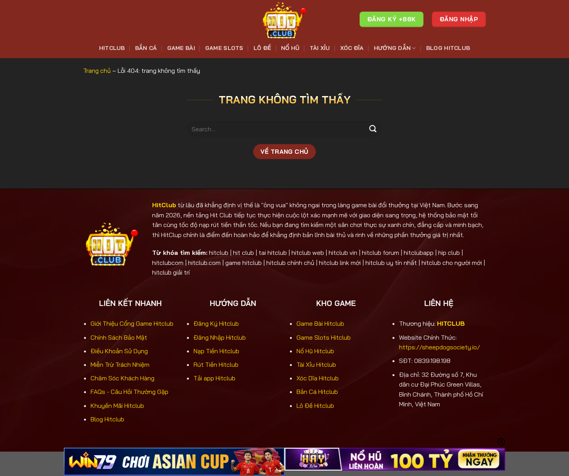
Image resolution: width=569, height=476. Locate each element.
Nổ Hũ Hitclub (315, 351)
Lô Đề (262, 48)
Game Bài (181, 48)
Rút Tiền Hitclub (216, 364)
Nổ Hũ (290, 48)
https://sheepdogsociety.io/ (439, 347)
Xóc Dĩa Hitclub (317, 378)
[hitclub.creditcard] (284, 19)
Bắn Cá (146, 48)
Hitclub (112, 48)
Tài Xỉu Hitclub (316, 364)
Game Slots (224, 48)
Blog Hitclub (448, 48)
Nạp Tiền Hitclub (216, 351)
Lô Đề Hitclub (315, 405)
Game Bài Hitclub (320, 323)
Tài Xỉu (320, 48)
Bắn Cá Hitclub (317, 391)
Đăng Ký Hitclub (216, 323)
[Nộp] (372, 128)
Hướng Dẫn (392, 48)
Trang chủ (97, 70)
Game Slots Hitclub (323, 337)
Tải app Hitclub (214, 378)
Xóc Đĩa (352, 48)
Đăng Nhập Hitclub (220, 337)
